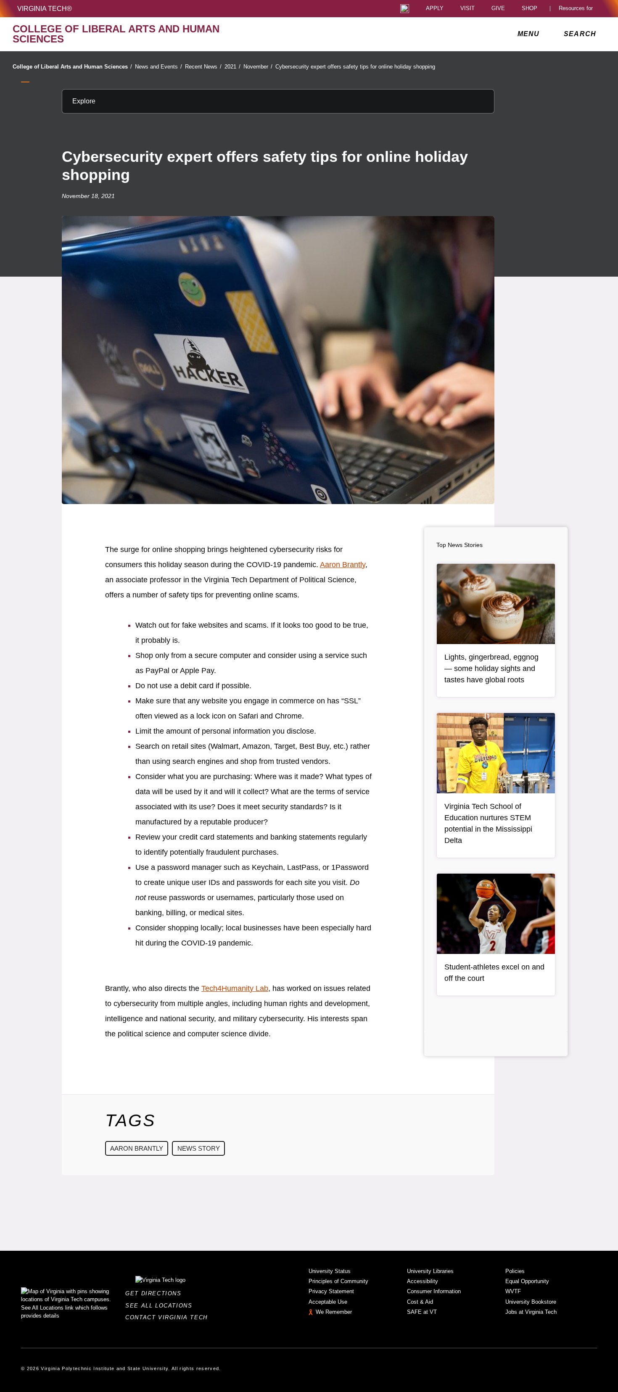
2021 (232, 66)
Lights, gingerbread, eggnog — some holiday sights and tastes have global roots (491, 668)
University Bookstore (530, 1302)
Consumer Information (434, 1291)
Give (498, 8)
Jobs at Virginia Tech (531, 1312)
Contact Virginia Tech (168, 1317)
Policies (515, 1271)
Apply (435, 8)
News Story (198, 1148)
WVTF (513, 1291)
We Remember (334, 1312)
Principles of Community (338, 1281)
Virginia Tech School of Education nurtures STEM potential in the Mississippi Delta (488, 823)
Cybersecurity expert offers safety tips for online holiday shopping (355, 66)
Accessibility (422, 1281)
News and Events (158, 66)
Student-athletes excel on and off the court (494, 973)
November (257, 66)
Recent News (203, 66)
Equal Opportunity (527, 1281)
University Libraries (430, 1271)
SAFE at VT (422, 1312)
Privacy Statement (331, 1291)
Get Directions (155, 1293)
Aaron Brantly (342, 564)
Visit (467, 8)
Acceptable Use (328, 1302)
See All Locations (161, 1305)
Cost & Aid (420, 1302)
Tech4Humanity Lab (234, 988)
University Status (330, 1271)
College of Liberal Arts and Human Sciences (72, 66)
